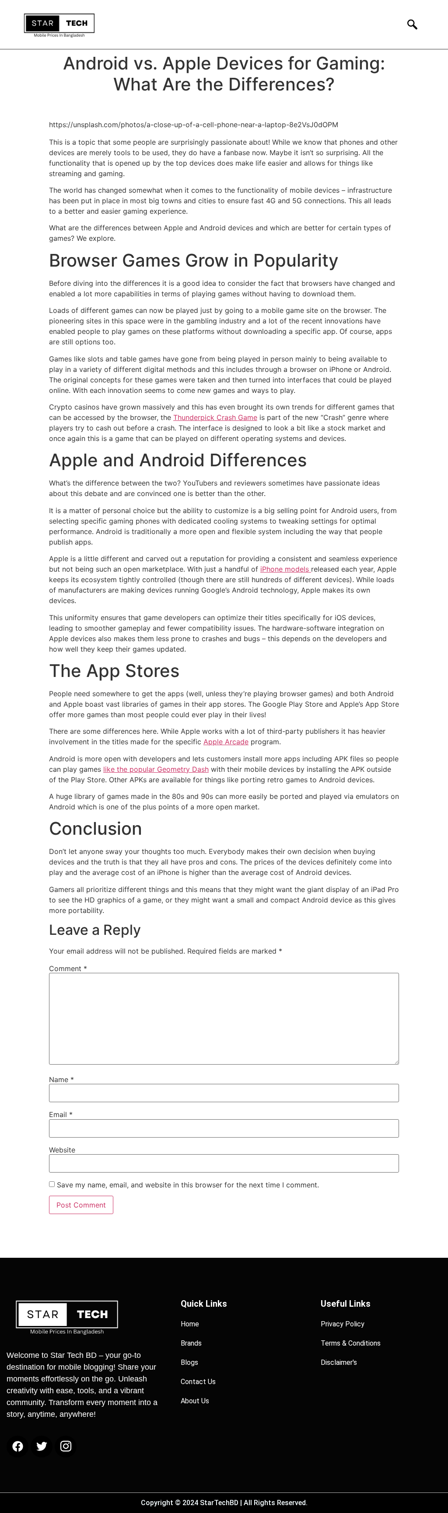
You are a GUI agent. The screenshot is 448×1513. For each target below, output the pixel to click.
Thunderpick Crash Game (215, 417)
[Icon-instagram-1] (66, 1446)
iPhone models (285, 569)
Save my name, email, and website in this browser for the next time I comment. (188, 1184)
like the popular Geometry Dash (156, 769)
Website (62, 1149)
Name (61, 1079)
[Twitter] (41, 1446)
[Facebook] (17, 1446)
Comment (68, 968)
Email (61, 1114)
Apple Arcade (225, 741)
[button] (409, 24)
